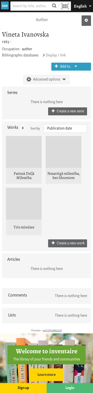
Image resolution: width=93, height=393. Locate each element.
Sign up (23, 388)
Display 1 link (56, 55)
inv (5, 5)
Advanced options (46, 79)
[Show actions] (86, 20)
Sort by (35, 128)
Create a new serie (70, 111)
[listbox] (65, 128)
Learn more (46, 374)
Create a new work (70, 243)
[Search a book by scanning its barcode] (65, 6)
